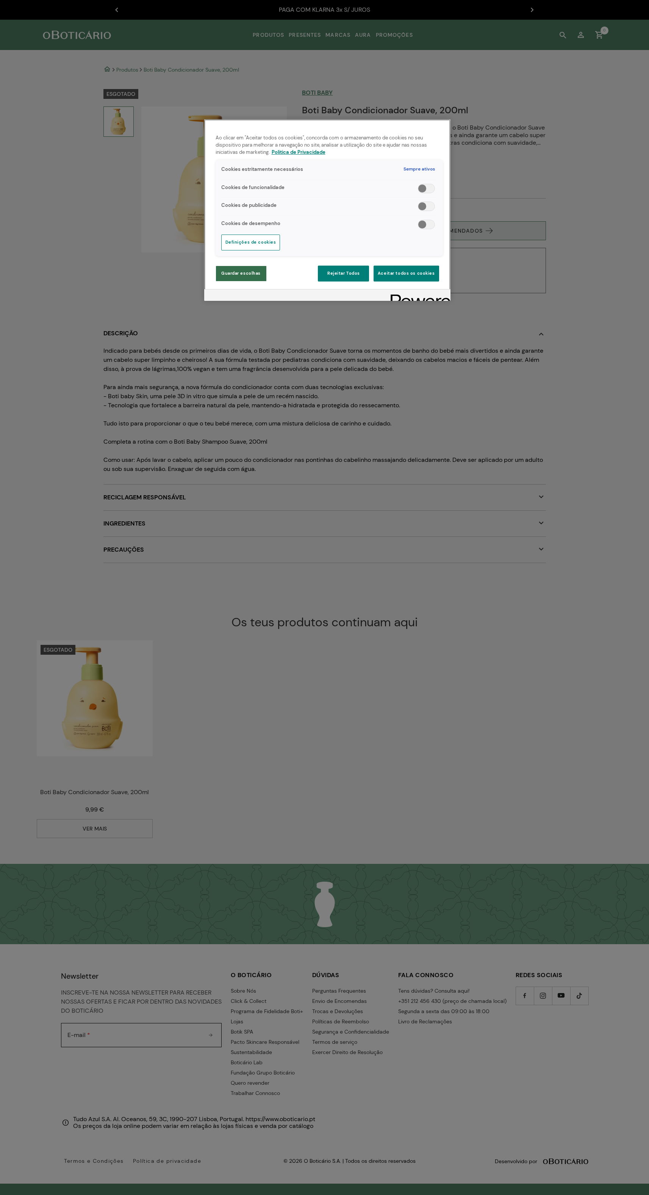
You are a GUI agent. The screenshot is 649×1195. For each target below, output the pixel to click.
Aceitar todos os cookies (406, 273)
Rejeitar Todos (343, 273)
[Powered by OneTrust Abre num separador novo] (418, 296)
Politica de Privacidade (298, 152)
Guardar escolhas (241, 273)
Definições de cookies (250, 242)
